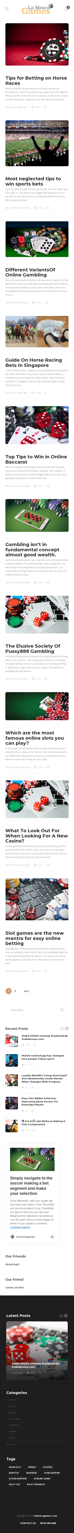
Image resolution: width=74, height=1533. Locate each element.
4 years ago (17, 1372)
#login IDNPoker (18, 1478)
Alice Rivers (10, 971)
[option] (37, 1083)
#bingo (32, 1467)
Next (26, 991)
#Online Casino (42, 1478)
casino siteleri (14, 1287)
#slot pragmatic (36, 1484)
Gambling (14, 1425)
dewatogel (12, 1264)
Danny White (11, 208)
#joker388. (31, 1473)
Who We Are (48, 1523)
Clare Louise (11, 302)
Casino (10, 72)
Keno (12, 1437)
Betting (13, 1400)
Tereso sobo (10, 679)
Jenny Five (10, 107)
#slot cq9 (14, 1484)
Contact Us (28, 1523)
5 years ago (22, 107)
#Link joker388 (51, 1473)
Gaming (13, 1431)
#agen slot (15, 1467)
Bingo (12, 1406)
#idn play (14, 1473)
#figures (47, 1467)
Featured (12, 727)
